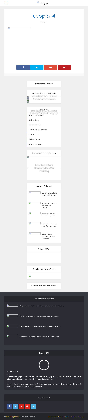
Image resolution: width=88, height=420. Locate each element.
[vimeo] (33, 406)
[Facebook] (9, 406)
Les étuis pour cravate (44, 110)
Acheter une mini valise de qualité (49, 215)
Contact (81, 417)
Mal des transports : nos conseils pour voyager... (39, 316)
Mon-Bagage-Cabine (13, 417)
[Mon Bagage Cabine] (44, 3)
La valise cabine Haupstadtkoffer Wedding (44, 168)
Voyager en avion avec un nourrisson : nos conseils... (42, 306)
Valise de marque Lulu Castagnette (49, 225)
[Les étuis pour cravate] (28, 100)
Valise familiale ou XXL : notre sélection (49, 205)
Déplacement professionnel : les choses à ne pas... (40, 326)
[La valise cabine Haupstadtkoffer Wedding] (28, 157)
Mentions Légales (64, 417)
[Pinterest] (21, 406)
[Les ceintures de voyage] (28, 102)
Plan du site (52, 417)
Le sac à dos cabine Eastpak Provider (48, 236)
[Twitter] (15, 406)
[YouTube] (27, 406)
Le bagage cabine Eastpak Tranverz (49, 194)
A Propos (74, 417)
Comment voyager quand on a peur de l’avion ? (39, 337)
